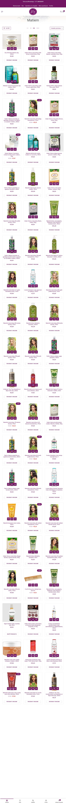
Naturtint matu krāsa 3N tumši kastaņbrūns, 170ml (33, 489)
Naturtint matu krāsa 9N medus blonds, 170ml (11, 323)
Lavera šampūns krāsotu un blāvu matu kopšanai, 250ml (54, 660)
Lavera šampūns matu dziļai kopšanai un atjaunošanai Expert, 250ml (54, 762)
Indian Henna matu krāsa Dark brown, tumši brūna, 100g (33, 53)
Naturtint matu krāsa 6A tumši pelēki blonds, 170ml (33, 456)
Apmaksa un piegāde (31, 5)
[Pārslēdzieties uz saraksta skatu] (28, 28)
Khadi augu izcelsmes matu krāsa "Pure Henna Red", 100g (33, 660)
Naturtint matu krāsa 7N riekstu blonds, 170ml (11, 423)
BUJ (23, 5)
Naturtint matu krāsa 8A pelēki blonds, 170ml (12, 221)
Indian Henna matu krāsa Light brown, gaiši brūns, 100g (33, 86)
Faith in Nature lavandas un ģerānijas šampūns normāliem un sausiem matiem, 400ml (12, 120)
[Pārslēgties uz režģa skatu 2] (31, 28)
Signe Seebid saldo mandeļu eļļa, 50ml (12, 624)
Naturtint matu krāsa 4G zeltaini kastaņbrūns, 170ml (33, 523)
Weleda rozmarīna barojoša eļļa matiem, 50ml (12, 86)
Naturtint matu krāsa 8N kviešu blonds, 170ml (54, 323)
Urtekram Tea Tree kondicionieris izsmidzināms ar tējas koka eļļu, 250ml (54, 694)
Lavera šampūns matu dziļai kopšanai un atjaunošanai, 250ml (33, 728)
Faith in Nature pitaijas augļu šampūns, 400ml (54, 356)
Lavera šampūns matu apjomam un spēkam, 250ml (33, 290)
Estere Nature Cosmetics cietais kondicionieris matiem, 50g (12, 155)
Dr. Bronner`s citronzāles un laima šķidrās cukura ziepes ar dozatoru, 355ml (54, 798)
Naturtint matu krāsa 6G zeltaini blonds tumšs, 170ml (54, 523)
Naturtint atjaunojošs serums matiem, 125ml (33, 188)
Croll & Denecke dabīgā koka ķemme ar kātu (12, 728)
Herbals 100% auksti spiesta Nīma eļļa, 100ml (54, 86)
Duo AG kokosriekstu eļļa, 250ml (12, 53)
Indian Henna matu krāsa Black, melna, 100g (33, 221)
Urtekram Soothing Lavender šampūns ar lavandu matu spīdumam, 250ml (12, 798)
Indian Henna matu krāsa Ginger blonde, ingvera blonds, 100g (12, 556)
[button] (8, 48)
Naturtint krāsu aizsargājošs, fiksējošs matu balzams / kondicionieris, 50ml (54, 590)
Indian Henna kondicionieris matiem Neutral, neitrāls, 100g (54, 423)
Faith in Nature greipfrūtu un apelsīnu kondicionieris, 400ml (11, 456)
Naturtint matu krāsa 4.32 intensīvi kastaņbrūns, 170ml (33, 423)
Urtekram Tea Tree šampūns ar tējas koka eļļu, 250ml (11, 390)
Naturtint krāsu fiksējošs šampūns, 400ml (33, 323)
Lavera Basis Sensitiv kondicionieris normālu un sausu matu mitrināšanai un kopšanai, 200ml (33, 762)
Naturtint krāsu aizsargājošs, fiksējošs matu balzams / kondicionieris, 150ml (54, 222)
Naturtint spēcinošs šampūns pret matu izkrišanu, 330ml (12, 761)
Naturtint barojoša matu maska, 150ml (11, 523)
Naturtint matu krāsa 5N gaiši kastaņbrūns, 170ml (33, 256)
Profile (51, 5)
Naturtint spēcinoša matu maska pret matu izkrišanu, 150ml (12, 693)
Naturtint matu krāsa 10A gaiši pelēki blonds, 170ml (54, 290)
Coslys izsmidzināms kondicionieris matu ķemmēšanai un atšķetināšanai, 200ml (54, 626)
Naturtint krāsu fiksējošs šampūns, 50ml (33, 556)
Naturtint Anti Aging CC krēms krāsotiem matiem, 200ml (54, 256)
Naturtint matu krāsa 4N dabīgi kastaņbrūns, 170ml (33, 119)
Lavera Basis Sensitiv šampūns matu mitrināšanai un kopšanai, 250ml (54, 490)
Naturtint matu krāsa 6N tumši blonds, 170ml (33, 356)
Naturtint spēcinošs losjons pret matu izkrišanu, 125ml (33, 390)
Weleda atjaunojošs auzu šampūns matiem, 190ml (33, 797)
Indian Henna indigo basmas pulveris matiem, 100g (54, 154)
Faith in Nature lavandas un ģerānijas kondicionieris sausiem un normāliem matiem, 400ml (12, 257)
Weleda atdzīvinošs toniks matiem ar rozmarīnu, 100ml (33, 154)
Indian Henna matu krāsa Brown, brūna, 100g (54, 119)
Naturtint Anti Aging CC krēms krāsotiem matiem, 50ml (54, 390)
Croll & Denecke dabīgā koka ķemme (33, 589)
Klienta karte (16, 5)
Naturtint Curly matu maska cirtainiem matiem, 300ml (11, 660)
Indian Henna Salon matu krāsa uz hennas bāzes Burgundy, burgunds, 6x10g (33, 625)
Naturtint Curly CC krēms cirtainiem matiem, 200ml (54, 728)
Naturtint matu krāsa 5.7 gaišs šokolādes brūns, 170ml (12, 290)
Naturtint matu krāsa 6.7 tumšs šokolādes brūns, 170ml (33, 693)
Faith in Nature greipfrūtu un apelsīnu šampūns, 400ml (11, 188)
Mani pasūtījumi (43, 5)
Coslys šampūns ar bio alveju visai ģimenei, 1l (54, 456)
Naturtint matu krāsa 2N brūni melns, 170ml (12, 589)
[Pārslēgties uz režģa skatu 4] (37, 28)
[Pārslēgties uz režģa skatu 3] (34, 28)
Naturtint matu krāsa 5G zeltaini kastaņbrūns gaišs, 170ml (54, 556)
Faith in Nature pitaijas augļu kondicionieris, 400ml (11, 489)
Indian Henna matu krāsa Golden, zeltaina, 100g (54, 188)
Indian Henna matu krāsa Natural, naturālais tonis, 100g (54, 53)
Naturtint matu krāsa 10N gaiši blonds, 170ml (12, 356)
